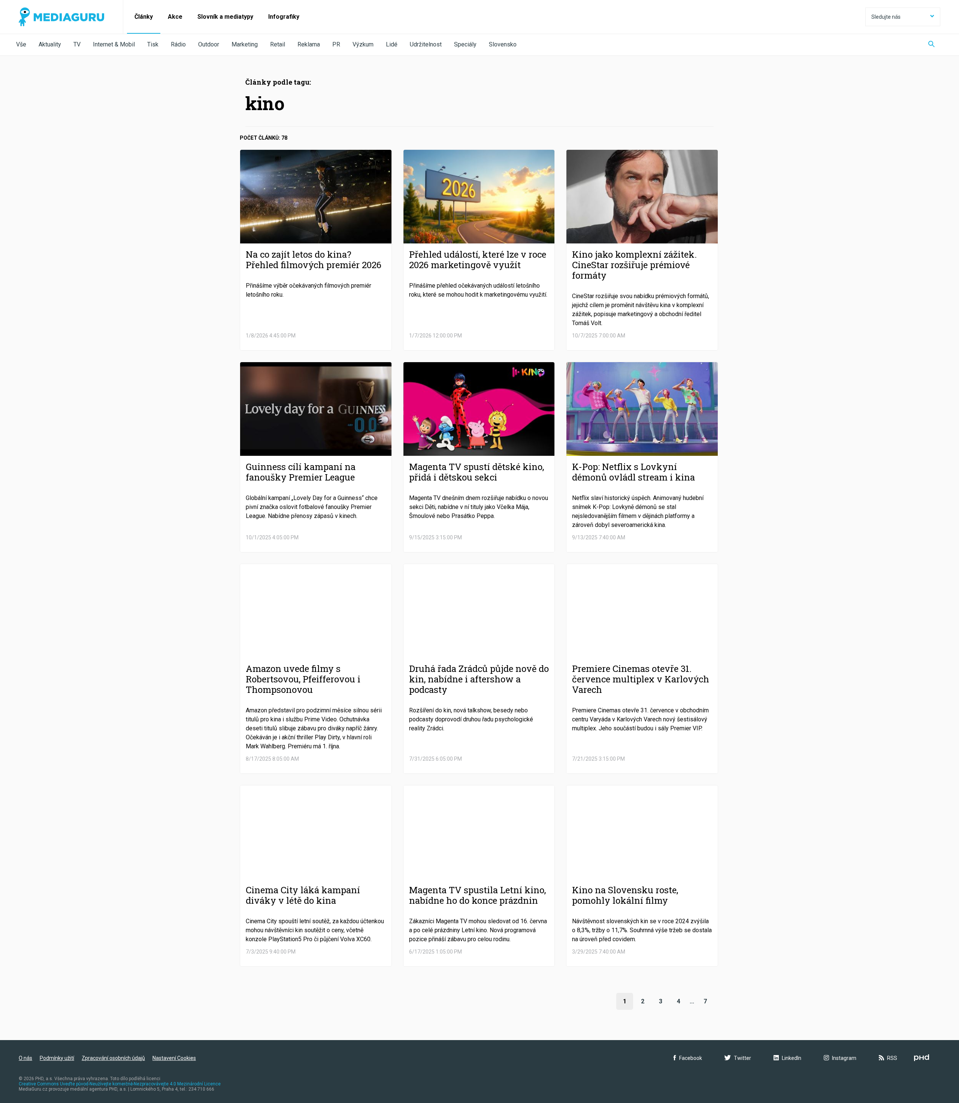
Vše (21, 44)
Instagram (844, 1058)
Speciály (465, 44)
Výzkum (363, 44)
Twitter (742, 1058)
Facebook (690, 1058)
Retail (277, 44)
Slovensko (503, 44)
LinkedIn (791, 1058)
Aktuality (50, 44)
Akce (175, 16)
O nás (25, 1058)
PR (336, 44)
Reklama (308, 44)
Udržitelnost (426, 44)
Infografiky (283, 16)
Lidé (391, 44)
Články (143, 16)
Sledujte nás (886, 17)
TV (77, 44)
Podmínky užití (57, 1058)
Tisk (152, 44)
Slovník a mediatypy (225, 16)
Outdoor (208, 44)
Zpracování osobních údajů (113, 1058)
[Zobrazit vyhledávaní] (931, 44)
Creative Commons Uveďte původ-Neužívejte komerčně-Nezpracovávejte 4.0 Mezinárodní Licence (120, 1084)
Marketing (245, 44)
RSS (892, 1058)
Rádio (178, 44)
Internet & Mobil (114, 44)
